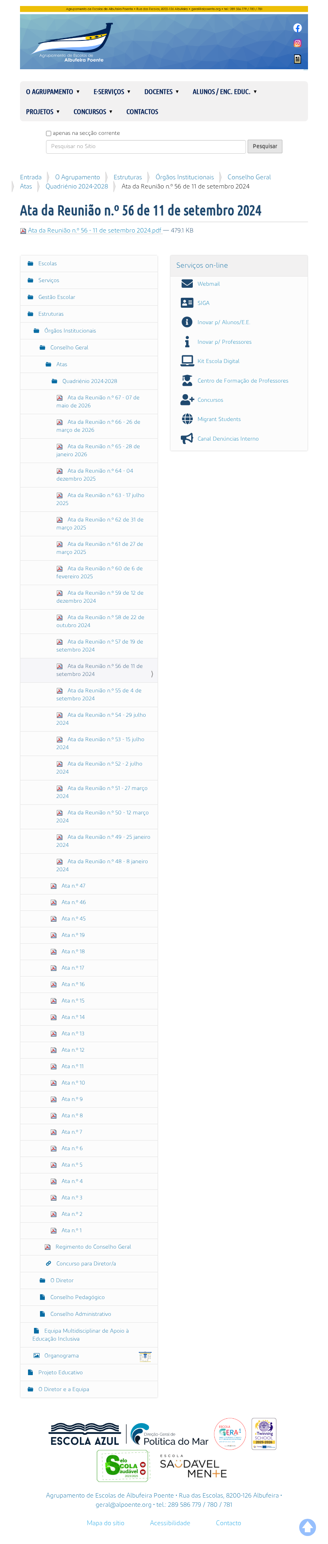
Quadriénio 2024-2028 (77, 186)
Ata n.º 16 (72, 984)
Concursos (90, 111)
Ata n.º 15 (72, 1001)
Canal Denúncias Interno (228, 439)
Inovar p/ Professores (225, 342)
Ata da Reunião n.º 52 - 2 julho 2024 (99, 768)
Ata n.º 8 (71, 1116)
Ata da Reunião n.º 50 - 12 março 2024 (102, 817)
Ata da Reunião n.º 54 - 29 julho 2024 (101, 719)
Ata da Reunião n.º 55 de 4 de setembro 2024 (99, 695)
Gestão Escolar (56, 297)
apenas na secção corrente (86, 133)
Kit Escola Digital (219, 361)
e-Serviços (109, 91)
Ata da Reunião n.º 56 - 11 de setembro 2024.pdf (94, 230)
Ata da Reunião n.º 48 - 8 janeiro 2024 (102, 865)
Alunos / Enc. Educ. (221, 91)
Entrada (31, 177)
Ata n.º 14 (72, 1017)
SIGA (204, 303)
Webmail (209, 284)
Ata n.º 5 (71, 1165)
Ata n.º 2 (71, 1214)
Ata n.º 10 (72, 1083)
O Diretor (61, 1280)
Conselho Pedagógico (77, 1297)
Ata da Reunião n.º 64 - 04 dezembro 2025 (94, 475)
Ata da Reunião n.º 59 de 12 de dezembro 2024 (100, 597)
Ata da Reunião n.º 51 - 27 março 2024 (102, 792)
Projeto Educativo (60, 1373)
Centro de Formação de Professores (243, 381)
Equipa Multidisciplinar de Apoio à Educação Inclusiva (80, 1335)
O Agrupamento (49, 91)
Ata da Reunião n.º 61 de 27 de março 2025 (99, 548)
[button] (81, 91)
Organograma (61, 1356)
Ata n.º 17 (72, 968)
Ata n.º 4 (71, 1181)
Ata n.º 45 (73, 919)
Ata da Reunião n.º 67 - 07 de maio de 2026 (98, 402)
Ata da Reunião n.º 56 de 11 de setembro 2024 (99, 670)
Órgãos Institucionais (185, 177)
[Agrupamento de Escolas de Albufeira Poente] (164, 37)
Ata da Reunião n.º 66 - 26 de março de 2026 (98, 426)
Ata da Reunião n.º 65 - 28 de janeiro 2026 (98, 450)
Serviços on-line (202, 265)
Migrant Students (219, 419)
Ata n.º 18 (72, 951)
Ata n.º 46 (73, 902)
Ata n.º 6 (71, 1148)
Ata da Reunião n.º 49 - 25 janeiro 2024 (103, 841)
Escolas (47, 264)
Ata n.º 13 (72, 1034)
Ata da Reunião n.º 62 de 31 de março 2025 (100, 524)
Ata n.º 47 (72, 886)
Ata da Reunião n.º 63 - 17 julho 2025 (100, 499)
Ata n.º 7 (71, 1132)
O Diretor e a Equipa (63, 1389)
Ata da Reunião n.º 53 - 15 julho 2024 (100, 743)
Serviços (48, 280)
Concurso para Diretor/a (85, 1264)
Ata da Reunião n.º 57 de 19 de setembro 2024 (99, 646)
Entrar (306, 70)
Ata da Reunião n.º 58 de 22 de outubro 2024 (100, 621)
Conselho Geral (249, 177)
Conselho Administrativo (80, 1314)
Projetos (39, 111)
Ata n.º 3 (71, 1198)
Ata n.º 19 (72, 935)
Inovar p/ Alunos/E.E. (224, 322)
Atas (26, 186)
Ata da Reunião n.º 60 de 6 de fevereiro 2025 (99, 573)
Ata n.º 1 (71, 1230)
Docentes (158, 91)
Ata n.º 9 (71, 1099)
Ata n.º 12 (72, 1050)
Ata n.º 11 (72, 1066)
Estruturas (128, 177)
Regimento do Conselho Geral (92, 1247)
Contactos (142, 111)
